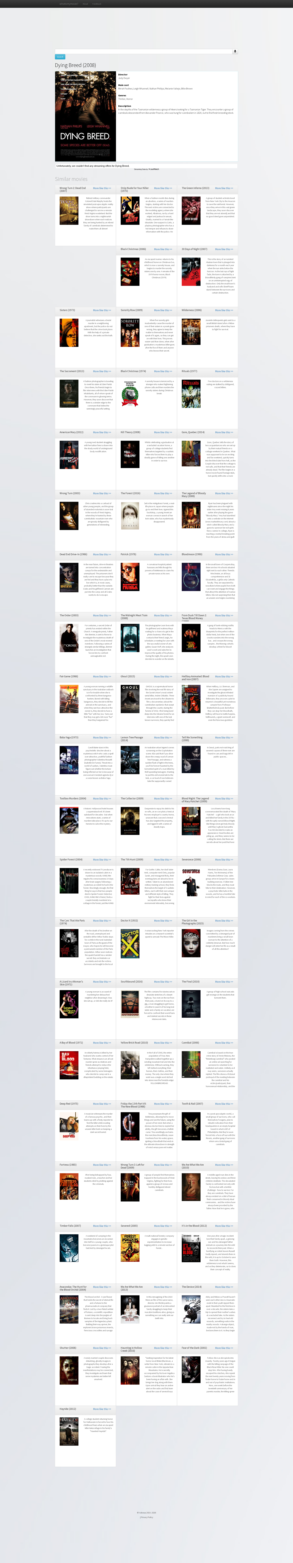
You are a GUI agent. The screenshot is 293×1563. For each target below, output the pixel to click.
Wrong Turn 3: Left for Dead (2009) (132, 1166)
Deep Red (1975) (69, 1103)
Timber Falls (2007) (70, 1225)
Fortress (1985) (68, 1164)
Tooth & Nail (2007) (192, 1103)
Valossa (142, 1512)
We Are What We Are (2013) (132, 1288)
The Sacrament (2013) (72, 371)
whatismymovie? (69, 3)
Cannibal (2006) (190, 1042)
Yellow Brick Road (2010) (134, 1042)
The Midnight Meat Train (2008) (134, 617)
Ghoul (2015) (128, 676)
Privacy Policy (147, 1517)
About (85, 3)
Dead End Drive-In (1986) (73, 554)
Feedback (96, 3)
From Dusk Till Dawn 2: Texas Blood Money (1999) (194, 618)
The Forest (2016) (130, 493)
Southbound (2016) (132, 981)
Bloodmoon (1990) (192, 554)
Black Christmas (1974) (133, 371)
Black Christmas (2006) (133, 249)
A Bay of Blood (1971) (71, 1042)
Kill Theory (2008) (130, 432)
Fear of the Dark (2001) (194, 1348)
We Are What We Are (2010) (193, 1166)
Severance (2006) (191, 859)
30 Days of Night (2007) (194, 249)
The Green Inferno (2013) (195, 188)
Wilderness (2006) (192, 310)
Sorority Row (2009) (132, 310)
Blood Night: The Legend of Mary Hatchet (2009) (195, 800)
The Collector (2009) (132, 798)
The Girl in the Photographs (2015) (193, 922)
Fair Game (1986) (69, 676)
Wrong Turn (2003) (70, 493)
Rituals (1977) (189, 371)
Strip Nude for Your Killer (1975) (135, 189)
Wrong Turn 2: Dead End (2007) (73, 189)
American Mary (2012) (71, 432)
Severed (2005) (129, 1225)
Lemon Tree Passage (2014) (132, 739)
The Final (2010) (191, 981)
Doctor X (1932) (129, 920)
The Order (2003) (69, 615)
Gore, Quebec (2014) (193, 432)
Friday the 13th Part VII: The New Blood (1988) (133, 1105)
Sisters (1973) (67, 310)
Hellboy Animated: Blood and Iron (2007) (195, 678)
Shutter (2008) (68, 1348)
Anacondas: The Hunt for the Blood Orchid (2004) (73, 1288)
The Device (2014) (192, 1286)
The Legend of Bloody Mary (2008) (194, 495)
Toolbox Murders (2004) (73, 798)
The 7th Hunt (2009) (132, 859)
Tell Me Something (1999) (192, 739)
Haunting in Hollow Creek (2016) (131, 1349)
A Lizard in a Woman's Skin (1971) (71, 983)
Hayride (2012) (68, 1409)
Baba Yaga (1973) (69, 737)
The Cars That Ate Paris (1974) (72, 922)
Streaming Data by (141, 169)
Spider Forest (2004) (71, 859)
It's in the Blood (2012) (194, 1225)
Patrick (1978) (128, 554)
